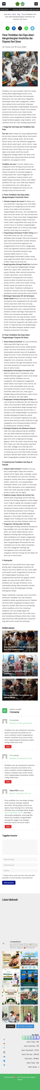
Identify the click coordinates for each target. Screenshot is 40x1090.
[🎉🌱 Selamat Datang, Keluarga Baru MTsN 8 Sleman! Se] (29, 996)
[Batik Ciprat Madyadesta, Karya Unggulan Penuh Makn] (29, 1014)
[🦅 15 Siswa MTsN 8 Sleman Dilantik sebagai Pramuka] (29, 959)
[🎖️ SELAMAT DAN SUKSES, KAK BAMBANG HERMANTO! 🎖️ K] (10, 959)
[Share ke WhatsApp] (26, 28)
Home (14, 14)
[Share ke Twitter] (20, 28)
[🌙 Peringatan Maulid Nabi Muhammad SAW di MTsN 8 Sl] (10, 1014)
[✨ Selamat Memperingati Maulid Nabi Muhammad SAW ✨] (10, 996)
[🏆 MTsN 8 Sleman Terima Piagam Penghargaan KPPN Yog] (10, 978)
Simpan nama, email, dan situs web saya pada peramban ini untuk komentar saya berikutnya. (18, 876)
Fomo (11, 720)
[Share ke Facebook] (14, 28)
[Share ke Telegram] (32, 28)
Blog (18, 14)
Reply (8, 746)
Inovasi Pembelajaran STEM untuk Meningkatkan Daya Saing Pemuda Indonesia (20, 648)
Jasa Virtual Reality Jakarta (14, 812)
